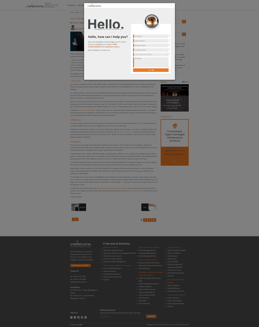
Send (150, 70)
